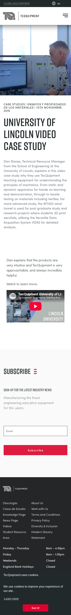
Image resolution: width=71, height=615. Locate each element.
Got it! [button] (36, 608)
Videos (7, 526)
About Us (37, 503)
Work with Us (39, 509)
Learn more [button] (11, 598)
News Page (10, 520)
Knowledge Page (14, 514)
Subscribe (35, 450)
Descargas (10, 503)
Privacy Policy (40, 520)
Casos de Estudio (14, 509)
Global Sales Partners (17, 3)
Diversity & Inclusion (44, 526)
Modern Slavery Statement (41, 535)
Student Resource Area (14, 535)
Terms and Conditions (45, 514)
